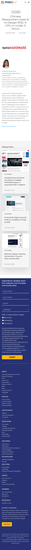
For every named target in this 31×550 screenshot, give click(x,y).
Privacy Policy (6, 399)
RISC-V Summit (6, 478)
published (8, 95)
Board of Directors (7, 376)
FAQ (3, 378)
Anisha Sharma (9, 71)
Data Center (5, 446)
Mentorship (5, 434)
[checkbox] (15, 320)
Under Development (8, 415)
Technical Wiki (6, 436)
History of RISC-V (7, 384)
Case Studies (5, 467)
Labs (3, 432)
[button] (29, 2)
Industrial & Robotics (8, 452)
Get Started (5, 424)
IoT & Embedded (6, 450)
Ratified (4, 413)
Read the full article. (9, 126)
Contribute (5, 417)
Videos (4, 482)
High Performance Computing (11, 448)
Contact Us (5, 380)
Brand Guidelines (7, 405)
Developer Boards (7, 430)
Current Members (7, 492)
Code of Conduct (7, 401)
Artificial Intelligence (8, 459)
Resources (5, 494)
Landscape (5, 469)
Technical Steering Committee (11, 374)
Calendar (4, 480)
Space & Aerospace (7, 454)
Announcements (6, 390)
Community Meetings (8, 484)
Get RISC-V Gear (6, 503)
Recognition (5, 496)
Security (4, 461)
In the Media (15, 12)
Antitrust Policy (6, 403)
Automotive (5, 444)
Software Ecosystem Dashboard (11, 471)
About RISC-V (6, 382)
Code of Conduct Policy (23, 541)
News (3, 388)
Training (4, 426)
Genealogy (5, 392)
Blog (3, 386)
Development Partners (8, 428)
